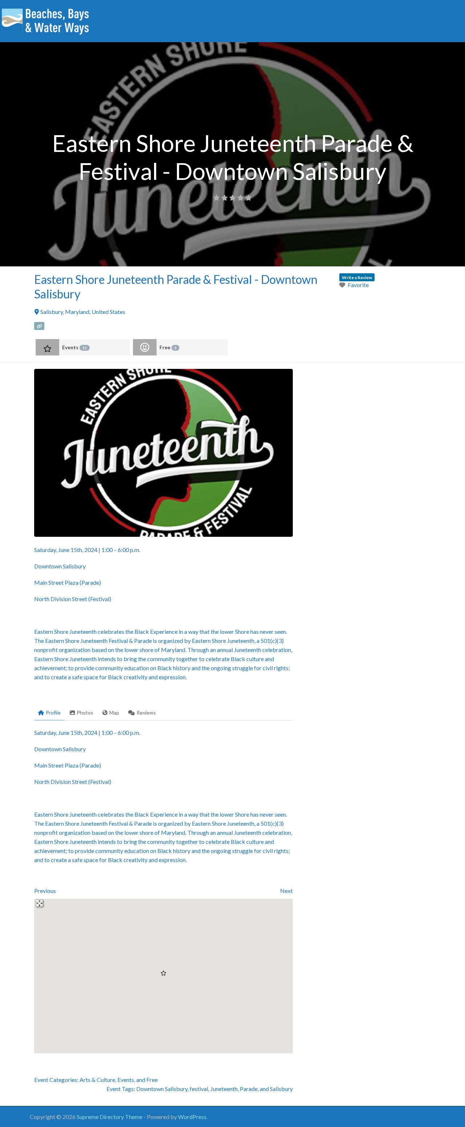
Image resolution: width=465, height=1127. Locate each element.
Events (74, 347)
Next (286, 890)
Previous (45, 890)
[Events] (47, 347)
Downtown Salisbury (161, 1088)
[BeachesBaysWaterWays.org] (45, 20)
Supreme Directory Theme (110, 1116)
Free (168, 347)
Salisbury (281, 1088)
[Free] (145, 347)
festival (199, 1088)
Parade (249, 1088)
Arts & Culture (97, 1079)
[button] (163, 973)
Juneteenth (224, 1088)
